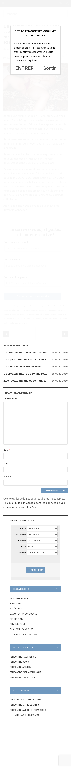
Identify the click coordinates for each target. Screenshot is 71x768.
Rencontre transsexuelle (24, 677)
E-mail (7, 463)
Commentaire (11, 399)
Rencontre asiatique (21, 667)
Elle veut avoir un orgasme (25, 715)
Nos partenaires (22, 690)
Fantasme (15, 603)
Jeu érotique (17, 608)
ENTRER (24, 68)
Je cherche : (21, 534)
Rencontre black (19, 661)
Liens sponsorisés (23, 647)
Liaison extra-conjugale (23, 613)
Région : (23, 552)
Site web (7, 476)
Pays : (24, 546)
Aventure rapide (19, 598)
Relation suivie (18, 624)
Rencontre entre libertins (24, 704)
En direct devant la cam (23, 634)
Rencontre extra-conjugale (25, 672)
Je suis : (23, 528)
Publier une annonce (21, 629)
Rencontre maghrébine (23, 656)
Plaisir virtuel (18, 619)
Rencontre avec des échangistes (28, 709)
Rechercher (35, 569)
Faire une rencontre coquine (26, 699)
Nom (6, 450)
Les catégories (21, 589)
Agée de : (22, 540)
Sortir (49, 68)
